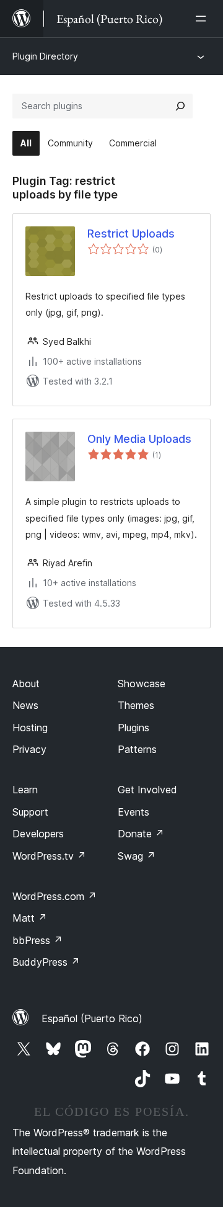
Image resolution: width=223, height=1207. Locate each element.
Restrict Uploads (131, 233)
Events (133, 812)
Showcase (141, 683)
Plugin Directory (45, 56)
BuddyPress (46, 962)
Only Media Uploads (139, 438)
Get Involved (147, 789)
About (26, 683)
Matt (29, 918)
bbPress (37, 940)
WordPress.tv (49, 856)
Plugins (133, 727)
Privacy (29, 749)
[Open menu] (203, 18)
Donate (141, 833)
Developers (38, 833)
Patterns (137, 749)
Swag (136, 856)
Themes (136, 705)
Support (30, 812)
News (25, 705)
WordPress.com (54, 896)
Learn (25, 789)
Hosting (30, 727)
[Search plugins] (180, 106)
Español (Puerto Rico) (92, 1018)
